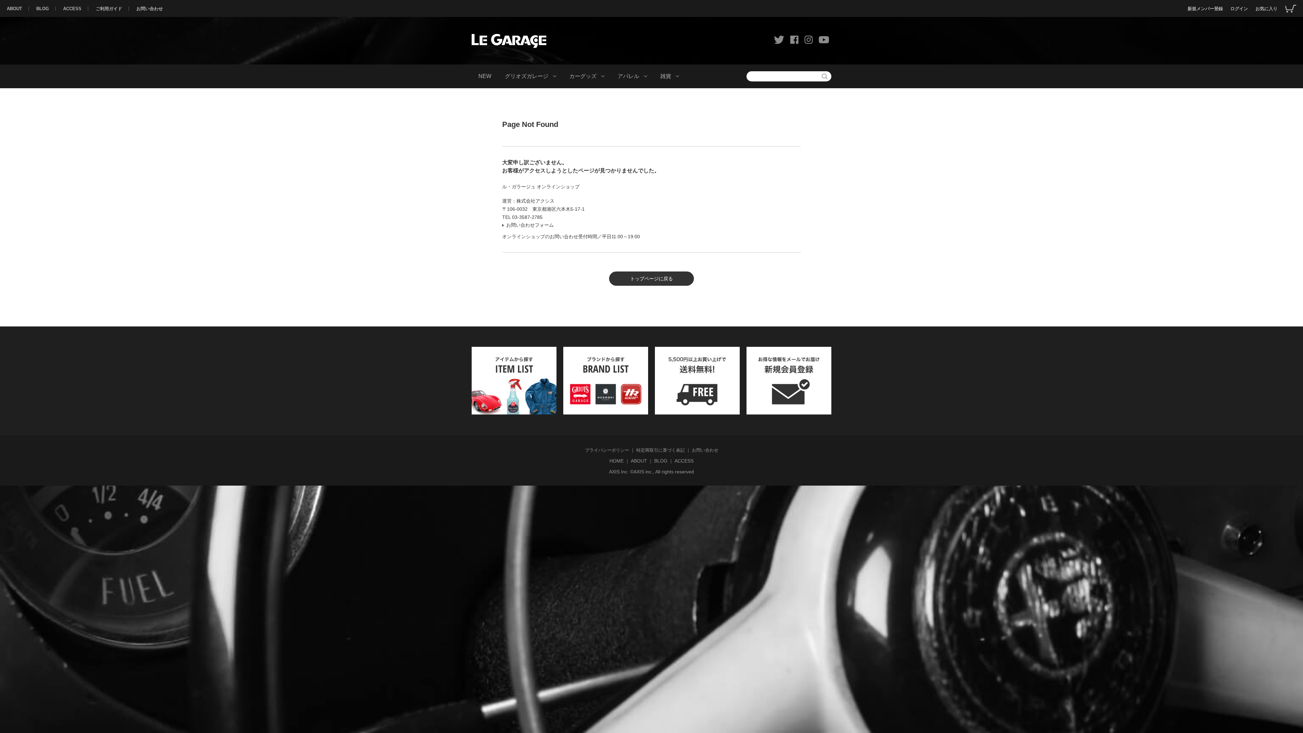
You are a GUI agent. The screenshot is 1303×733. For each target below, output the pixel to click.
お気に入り (1266, 8)
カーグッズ (583, 76)
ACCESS (72, 8)
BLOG (42, 8)
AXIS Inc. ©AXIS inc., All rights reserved (651, 471)
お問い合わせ (149, 8)
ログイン (1239, 8)
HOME (616, 461)
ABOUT (14, 8)
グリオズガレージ (526, 76)
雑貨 (665, 76)
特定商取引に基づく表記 (660, 450)
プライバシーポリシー (607, 450)
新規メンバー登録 (1205, 8)
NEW (484, 76)
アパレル (628, 76)
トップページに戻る (651, 278)
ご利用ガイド (109, 8)
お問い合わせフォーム (530, 225)
